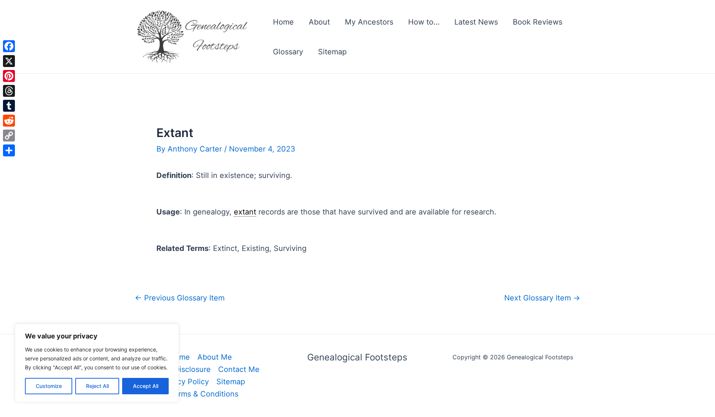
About (319, 21)
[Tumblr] (8, 105)
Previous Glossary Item (180, 298)
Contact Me (239, 369)
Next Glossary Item (542, 298)
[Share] (8, 150)
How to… (423, 21)
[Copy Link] (8, 135)
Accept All (145, 386)
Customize (49, 386)
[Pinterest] (8, 76)
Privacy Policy (184, 381)
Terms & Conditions (204, 393)
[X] (8, 61)
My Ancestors (369, 21)
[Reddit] (8, 120)
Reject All (97, 386)
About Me (214, 357)
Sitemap (332, 51)
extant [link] (245, 211)
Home (283, 21)
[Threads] (8, 90)
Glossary (288, 51)
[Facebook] (8, 46)
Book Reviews (537, 21)
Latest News (476, 21)
